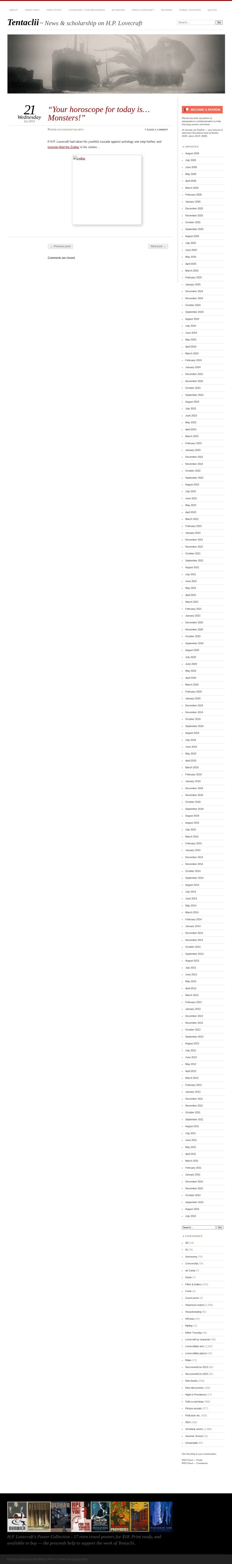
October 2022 (193, 470)
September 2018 (194, 809)
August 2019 (192, 733)
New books (191, 1380)
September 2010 (194, 1202)
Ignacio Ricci (80, 1559)
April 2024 (190, 346)
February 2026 (193, 194)
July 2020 (190, 657)
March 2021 (191, 601)
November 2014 (194, 864)
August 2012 (192, 1043)
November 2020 (194, 629)
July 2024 (190, 325)
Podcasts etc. (193, 1415)
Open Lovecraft (143, 10)
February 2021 (193, 608)
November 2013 (194, 940)
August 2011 (192, 1126)
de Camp (190, 1270)
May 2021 (190, 588)
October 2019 (193, 719)
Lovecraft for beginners (87, 10)
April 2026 (190, 180)
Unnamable (191, 1443)
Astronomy (191, 1256)
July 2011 (190, 1133)
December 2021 (194, 539)
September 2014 (194, 877)
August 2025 (192, 236)
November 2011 (194, 1105)
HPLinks (190, 1318)
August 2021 (192, 567)
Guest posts (192, 1298)
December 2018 (194, 788)
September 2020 (194, 643)
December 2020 (194, 622)
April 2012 (190, 1071)
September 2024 (194, 312)
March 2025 (191, 270)
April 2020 (190, 677)
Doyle (188, 1277)
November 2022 (194, 464)
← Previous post (60, 246)
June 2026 (191, 167)
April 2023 (190, 429)
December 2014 (194, 857)
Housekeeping (193, 1311)
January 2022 (193, 532)
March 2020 (191, 684)
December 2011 (194, 1098)
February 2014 (193, 919)
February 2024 (193, 360)
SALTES (212, 10)
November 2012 (194, 1022)
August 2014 (192, 885)
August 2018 (192, 815)
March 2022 (191, 519)
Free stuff (54, 10)
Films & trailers (193, 1284)
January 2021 (193, 615)
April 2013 (190, 988)
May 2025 (190, 256)
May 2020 (190, 670)
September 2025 (194, 229)
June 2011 (191, 1140)
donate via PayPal (194, 130)
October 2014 (193, 871)
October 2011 (192, 1112)
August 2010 (192, 1209)
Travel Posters (190, 10)
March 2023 (191, 436)
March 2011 (191, 1160)
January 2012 (193, 1091)
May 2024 (190, 339)
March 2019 (191, 767)
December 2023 (194, 374)
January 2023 (193, 450)
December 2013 (194, 933)
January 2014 (193, 926)
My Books (118, 10)
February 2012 (193, 1085)
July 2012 (190, 1050)
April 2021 (190, 595)
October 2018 (193, 801)
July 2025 (190, 243)
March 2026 (191, 187)
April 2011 (190, 1154)
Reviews (166, 10)
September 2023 (194, 395)
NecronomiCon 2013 (196, 1367)
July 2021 (190, 574)
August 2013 (192, 960)
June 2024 (191, 332)
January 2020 (193, 698)
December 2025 (194, 208)
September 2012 (194, 1036)
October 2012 (193, 1029)
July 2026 (190, 160)
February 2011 (193, 1167)
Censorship (191, 1263)
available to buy (22, 1542)
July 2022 (190, 491)
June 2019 (191, 746)
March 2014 (191, 912)
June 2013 (191, 974)
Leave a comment (157, 129)
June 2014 (191, 898)
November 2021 (194, 546)
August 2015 (192, 822)
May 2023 (190, 422)
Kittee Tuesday (193, 1332)
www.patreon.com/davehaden (197, 121)
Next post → (158, 246)
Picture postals (193, 1408)
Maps (188, 1360)
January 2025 (193, 284)
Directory (32, 10)
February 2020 (193, 691)
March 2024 (191, 353)
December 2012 (194, 1016)
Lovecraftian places (196, 1353)
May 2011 (190, 1147)
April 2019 (190, 760)
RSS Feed (187, 1460)
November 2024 (194, 298)
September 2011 (194, 1119)
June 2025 (191, 250)
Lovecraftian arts (72, 129)
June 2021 (191, 581)
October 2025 (193, 222)
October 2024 (193, 305)
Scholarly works (194, 1429)
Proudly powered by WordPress (26, 1559)
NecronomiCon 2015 (196, 1374)
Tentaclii (23, 22)
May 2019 (190, 753)
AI (186, 1249)
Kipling (188, 1325)
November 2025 (194, 215)
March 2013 (191, 995)
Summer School (194, 1436)
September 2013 (194, 953)
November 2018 (194, 795)
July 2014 (190, 891)
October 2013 (193, 946)
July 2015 (190, 829)
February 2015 (193, 843)
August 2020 (192, 650)
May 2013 (190, 981)
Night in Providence (196, 1394)
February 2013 (193, 1002)
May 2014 (190, 905)
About (14, 10)
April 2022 (190, 512)
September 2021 (194, 560)
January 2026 (193, 201)
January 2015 (193, 850)
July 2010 (190, 1216)
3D (186, 1242)
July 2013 (190, 967)
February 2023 (193, 443)
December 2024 (194, 291)
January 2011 (192, 1174)
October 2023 (193, 388)
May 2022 (190, 505)
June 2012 (191, 1057)
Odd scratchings (194, 1401)
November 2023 (194, 381)
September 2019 (194, 726)
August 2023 (192, 401)
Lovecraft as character (197, 1339)
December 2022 (194, 456)
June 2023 (191, 415)
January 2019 (193, 781)
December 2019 (194, 705)
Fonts (188, 1291)
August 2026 (192, 153)
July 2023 (190, 408)
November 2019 (194, 712)
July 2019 (190, 740)
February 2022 (193, 526)
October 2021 (193, 553)
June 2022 (191, 498)
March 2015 (191, 836)
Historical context (194, 1305)
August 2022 (192, 484)
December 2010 (194, 1181)
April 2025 (190, 263)
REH (188, 1422)
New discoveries (194, 1387)
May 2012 (190, 1064)
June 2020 (191, 664)
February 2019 (193, 774)
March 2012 (191, 1078)
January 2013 (193, 1009)
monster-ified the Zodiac (63, 147)
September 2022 (194, 477)
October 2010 (193, 1195)
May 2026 (190, 174)
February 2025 (193, 277)
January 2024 (193, 367)
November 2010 (194, 1188)
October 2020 (193, 636)
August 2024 (192, 319)
